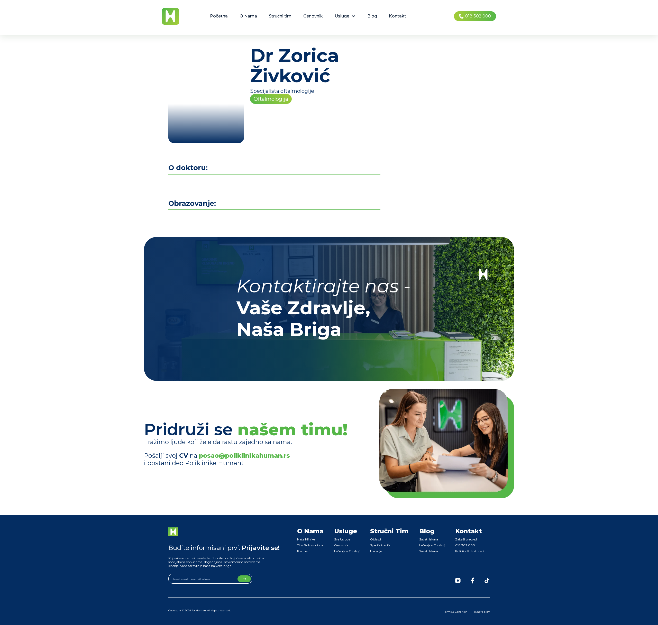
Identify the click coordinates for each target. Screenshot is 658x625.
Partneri (303, 551)
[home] (170, 16)
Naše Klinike (306, 539)
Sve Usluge (342, 539)
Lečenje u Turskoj (347, 551)
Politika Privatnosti (469, 551)
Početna (219, 16)
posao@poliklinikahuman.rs (244, 455)
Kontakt (397, 16)
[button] (345, 16)
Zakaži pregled (466, 539)
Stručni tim (280, 16)
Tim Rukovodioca (310, 545)
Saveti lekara (428, 539)
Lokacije (376, 551)
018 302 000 (465, 545)
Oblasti (375, 539)
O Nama (248, 16)
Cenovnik (313, 16)
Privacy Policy (481, 611)
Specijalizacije (380, 545)
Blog (372, 16)
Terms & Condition (456, 611)
